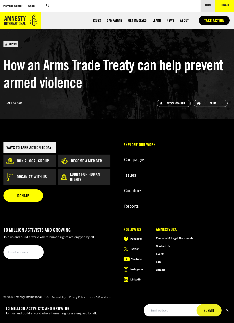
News (170, 20)
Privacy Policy (77, 297)
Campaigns (114, 20)
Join (208, 5)
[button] (47, 5)
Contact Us (163, 246)
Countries (133, 190)
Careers (160, 270)
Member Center (14, 5)
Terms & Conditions (99, 297)
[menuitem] (12, 5)
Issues (96, 20)
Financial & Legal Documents (174, 238)
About (184, 20)
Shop (33, 5)
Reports (131, 206)
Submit (34, 252)
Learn (156, 20)
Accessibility (59, 297)
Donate (227, 5)
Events (160, 254)
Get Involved (137, 20)
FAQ (158, 262)
